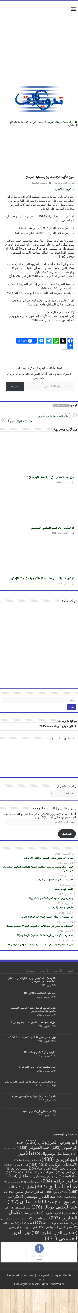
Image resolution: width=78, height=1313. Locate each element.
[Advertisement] (39, 45)
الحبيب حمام (40, 1168)
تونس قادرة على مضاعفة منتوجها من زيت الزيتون (42, 578)
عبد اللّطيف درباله (54, 1206)
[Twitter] (40, 1279)
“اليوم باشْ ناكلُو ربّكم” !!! (40, 1052)
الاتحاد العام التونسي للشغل (27, 1160)
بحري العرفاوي (66, 1172)
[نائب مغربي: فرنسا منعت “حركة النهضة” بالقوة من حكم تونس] (66, 1012)
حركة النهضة (67, 1176)
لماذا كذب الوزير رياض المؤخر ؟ (37, 1066)
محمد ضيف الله (50, 1223)
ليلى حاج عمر (37, 1218)
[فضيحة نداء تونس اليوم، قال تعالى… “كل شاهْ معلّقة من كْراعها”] (66, 983)
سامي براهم (59, 1180)
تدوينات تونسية (53, 121)
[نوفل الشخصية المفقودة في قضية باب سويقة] (66, 1086)
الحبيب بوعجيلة (64, 1168)
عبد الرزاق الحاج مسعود (26, 1191)
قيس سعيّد (27, 1213)
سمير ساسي (30, 1181)
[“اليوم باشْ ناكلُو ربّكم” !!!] (66, 1056)
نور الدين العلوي (50, 1232)
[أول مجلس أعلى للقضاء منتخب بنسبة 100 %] (66, 1042)
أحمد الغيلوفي (34, 1147)
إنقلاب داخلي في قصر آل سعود (39, 1111)
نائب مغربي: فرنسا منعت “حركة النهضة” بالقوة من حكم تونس (33, 1009)
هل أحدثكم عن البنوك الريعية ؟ (50, 477)
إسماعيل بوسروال (50, 1153)
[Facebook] (44, 1279)
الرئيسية (69, 121)
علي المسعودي (20, 1207)
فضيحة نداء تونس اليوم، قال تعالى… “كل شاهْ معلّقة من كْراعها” (31, 980)
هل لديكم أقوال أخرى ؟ (20, 420)
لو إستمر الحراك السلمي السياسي (52, 527)
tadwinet (28, 1275)
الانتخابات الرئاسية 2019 (52, 1164)
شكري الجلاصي (64, 189)
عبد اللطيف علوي (31, 1201)
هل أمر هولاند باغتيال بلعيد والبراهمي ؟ (33, 1022)
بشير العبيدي (43, 1172)
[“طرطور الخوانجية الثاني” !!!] (66, 997)
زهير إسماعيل (24, 1176)
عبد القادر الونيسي (34, 1196)
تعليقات (30, 970)
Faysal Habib (62, 1275)
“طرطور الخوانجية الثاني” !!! (40, 993)
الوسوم (57, 970)
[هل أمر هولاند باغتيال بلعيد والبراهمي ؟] (66, 1027)
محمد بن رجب (19, 1219)
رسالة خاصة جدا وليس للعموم (54, 414)
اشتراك (14, 386)
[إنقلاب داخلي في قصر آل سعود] (66, 1115)
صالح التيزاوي (56, 1186)
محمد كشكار (23, 1223)
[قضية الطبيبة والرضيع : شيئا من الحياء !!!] (66, 1101)
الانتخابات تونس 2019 (16, 1165)
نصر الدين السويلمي (55, 1227)
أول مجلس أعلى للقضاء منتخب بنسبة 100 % (32, 1037)
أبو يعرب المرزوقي (51, 1142)
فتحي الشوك (49, 1213)
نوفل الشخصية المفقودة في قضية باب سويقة (30, 1081)
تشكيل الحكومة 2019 (19, 1172)
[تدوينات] (39, 98)
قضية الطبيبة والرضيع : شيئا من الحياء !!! (32, 1096)
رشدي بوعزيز (49, 1176)
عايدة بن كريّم (56, 1191)
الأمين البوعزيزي (47, 1156)
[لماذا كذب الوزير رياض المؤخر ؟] (66, 1071)
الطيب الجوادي (17, 1168)
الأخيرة (44, 970)
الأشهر (70, 970)
